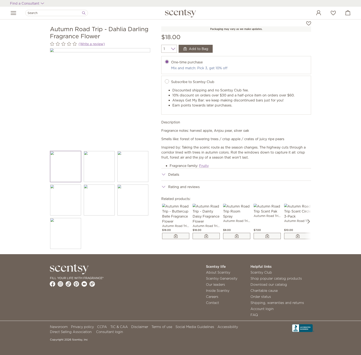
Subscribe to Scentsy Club (192, 81)
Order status (260, 296)
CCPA (102, 326)
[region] (100, 98)
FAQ (254, 315)
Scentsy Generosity (221, 278)
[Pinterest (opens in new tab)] (76, 284)
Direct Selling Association (71, 331)
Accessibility (227, 326)
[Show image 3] (133, 166)
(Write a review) (92, 44)
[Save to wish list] (308, 23)
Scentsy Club (261, 272)
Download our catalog (268, 284)
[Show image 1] (65, 166)
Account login (262, 308)
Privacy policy (82, 326)
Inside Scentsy (217, 290)
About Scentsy (218, 272)
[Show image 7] (65, 233)
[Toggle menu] (13, 13)
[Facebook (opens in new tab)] (52, 284)
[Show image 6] (133, 200)
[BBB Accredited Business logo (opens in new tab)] (303, 328)
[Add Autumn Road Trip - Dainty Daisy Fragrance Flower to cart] (206, 236)
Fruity (204, 165)
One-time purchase (187, 62)
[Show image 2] (99, 166)
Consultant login (109, 331)
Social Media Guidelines (194, 326)
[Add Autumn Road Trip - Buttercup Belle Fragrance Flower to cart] (175, 236)
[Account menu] (314, 13)
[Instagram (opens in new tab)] (60, 284)
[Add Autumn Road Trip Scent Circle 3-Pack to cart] (297, 236)
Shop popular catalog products (276, 278)
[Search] (84, 13)
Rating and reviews (184, 187)
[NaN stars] (63, 43)
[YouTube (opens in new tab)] (84, 284)
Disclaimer (139, 326)
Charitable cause (264, 290)
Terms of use (161, 326)
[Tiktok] (68, 284)
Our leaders (215, 284)
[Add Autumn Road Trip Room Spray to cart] (236, 236)
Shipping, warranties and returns (277, 302)
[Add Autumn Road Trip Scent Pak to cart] (267, 236)
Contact (212, 302)
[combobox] (56, 13)
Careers (212, 296)
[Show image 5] (99, 200)
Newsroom (59, 326)
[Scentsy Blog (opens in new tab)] (92, 284)
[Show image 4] (65, 200)
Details (173, 174)
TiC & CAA (119, 326)
